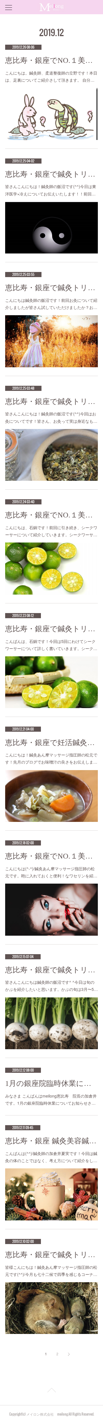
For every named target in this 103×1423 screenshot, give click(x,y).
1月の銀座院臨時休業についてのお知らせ (51, 1083)
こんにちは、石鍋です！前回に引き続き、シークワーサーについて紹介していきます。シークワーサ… (51, 531)
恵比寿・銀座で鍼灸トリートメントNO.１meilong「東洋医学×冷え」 (51, 174)
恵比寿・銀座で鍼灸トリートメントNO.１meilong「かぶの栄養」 (51, 970)
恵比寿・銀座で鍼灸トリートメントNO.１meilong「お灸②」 (51, 288)
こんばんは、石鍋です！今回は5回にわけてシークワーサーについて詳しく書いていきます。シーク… (51, 644)
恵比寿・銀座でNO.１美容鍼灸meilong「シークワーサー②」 (51, 515)
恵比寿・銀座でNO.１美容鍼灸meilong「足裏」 (51, 60)
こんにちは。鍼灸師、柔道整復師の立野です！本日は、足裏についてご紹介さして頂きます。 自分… (51, 76)
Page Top (51, 1391)
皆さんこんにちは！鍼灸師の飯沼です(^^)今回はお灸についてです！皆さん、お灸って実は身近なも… (51, 417)
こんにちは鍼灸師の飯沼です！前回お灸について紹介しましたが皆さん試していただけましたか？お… (51, 303)
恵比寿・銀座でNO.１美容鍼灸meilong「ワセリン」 (51, 856)
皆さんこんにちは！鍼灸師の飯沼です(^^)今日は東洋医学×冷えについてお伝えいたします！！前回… (50, 189)
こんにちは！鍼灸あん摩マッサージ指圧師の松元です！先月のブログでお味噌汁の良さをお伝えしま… (51, 758)
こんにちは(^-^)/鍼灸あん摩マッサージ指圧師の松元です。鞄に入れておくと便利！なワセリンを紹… (51, 872)
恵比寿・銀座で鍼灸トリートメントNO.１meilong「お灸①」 (51, 401)
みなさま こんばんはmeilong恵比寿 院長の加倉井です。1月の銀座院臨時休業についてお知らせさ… (51, 1099)
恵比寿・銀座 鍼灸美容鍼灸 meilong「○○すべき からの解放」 (51, 1141)
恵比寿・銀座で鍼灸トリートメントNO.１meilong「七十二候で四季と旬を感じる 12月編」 (51, 1255)
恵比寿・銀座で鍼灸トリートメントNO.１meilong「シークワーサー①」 (51, 629)
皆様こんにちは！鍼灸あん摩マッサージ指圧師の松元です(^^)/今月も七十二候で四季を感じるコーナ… (51, 1270)
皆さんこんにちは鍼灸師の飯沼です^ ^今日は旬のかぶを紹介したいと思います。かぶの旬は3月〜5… (51, 985)
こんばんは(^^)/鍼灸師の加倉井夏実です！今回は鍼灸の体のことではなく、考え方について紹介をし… (51, 1156)
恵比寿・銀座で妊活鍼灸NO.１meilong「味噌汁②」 (51, 743)
